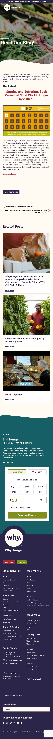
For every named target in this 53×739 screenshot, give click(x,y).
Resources (7, 615)
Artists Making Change (34, 603)
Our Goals (29, 586)
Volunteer (6, 605)
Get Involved (8, 462)
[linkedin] (22, 722)
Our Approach (33, 634)
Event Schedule (31, 670)
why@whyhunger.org (14, 660)
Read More (9, 290)
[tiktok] (11, 722)
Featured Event (31, 667)
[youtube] (18, 722)
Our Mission (30, 580)
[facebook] (4, 722)
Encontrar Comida (9, 580)
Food (5, 576)
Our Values (30, 583)
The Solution (30, 644)
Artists (5, 608)
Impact (29, 649)
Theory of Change (32, 641)
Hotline (5, 583)
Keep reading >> (9, 174)
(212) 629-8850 (11, 663)
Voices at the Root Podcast (12, 636)
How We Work (31, 624)
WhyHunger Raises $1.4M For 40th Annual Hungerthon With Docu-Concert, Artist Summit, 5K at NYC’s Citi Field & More (25, 281)
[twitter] (15, 722)
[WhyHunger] (12, 7)
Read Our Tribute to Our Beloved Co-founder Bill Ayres (26, 1)
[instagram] (7, 722)
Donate (5, 599)
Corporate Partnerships (11, 610)
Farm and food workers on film (19, 207)
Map (28, 630)
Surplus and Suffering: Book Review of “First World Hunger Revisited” (26, 95)
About (29, 576)
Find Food (8, 562)
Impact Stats (30, 653)
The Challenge (31, 638)
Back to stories (11, 192)
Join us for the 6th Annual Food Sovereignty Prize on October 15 (26, 211)
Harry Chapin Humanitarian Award (38, 606)
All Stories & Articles (10, 633)
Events (29, 663)
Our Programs (33, 620)
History (28, 588)
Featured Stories (8, 631)
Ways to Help (9, 595)
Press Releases (8, 639)
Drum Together (13, 394)
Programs (29, 627)
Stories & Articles (11, 627)
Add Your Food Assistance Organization (11, 589)
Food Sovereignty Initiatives (35, 655)
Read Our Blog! (17, 43)
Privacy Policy (26, 732)
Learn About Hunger (10, 619)
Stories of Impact (32, 600)
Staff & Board (31, 591)
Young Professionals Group (12, 602)
